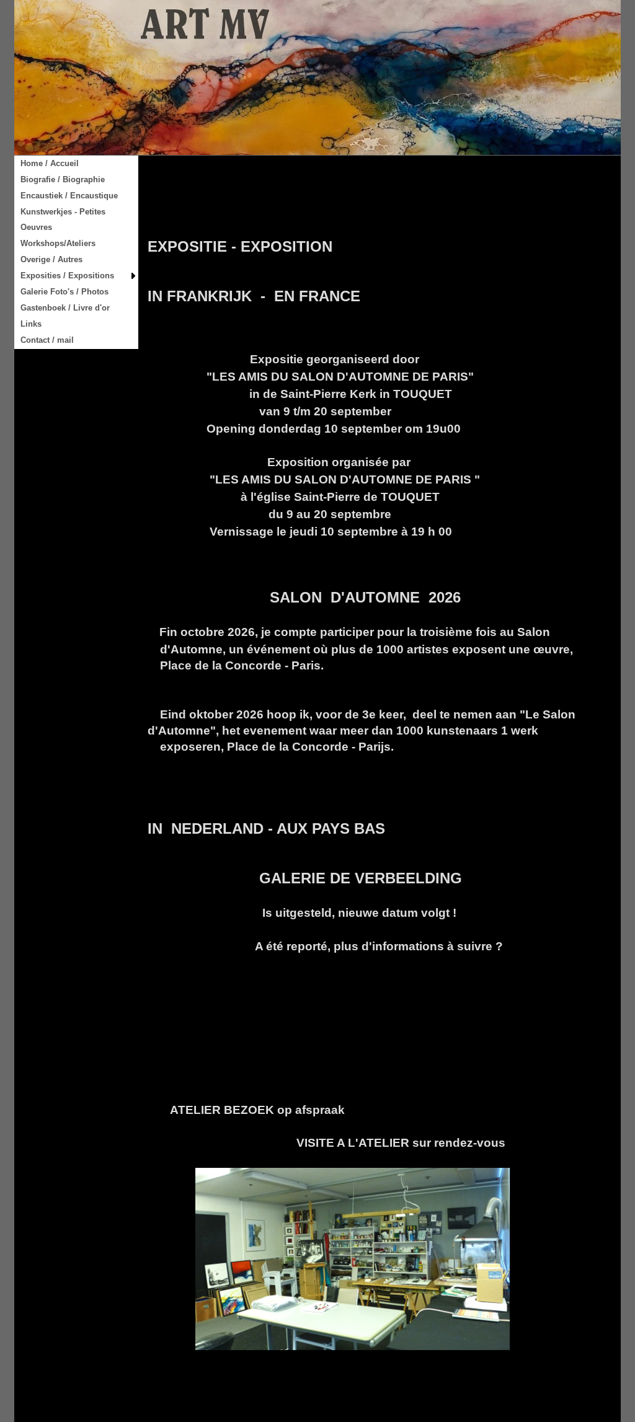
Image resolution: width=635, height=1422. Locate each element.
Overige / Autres (51, 259)
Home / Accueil (49, 163)
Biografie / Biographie (62, 179)
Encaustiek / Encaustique (69, 195)
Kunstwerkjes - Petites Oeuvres (62, 219)
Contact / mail (47, 340)
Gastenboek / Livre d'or (65, 307)
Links (31, 324)
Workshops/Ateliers (57, 243)
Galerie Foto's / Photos (64, 291)
